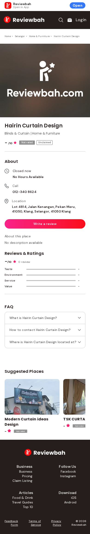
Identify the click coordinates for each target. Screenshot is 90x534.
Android (70, 502)
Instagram (68, 476)
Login (81, 20)
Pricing (27, 476)
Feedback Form (11, 523)
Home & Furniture (39, 36)
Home (8, 36)
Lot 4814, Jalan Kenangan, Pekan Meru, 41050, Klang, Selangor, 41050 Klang (44, 209)
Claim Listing (22, 481)
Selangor (20, 36)
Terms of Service (35, 523)
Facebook (68, 471)
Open (77, 5)
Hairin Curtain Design (67, 36)
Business (26, 471)
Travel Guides (22, 502)
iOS (74, 498)
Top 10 (28, 507)
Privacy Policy (56, 523)
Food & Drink (22, 498)
